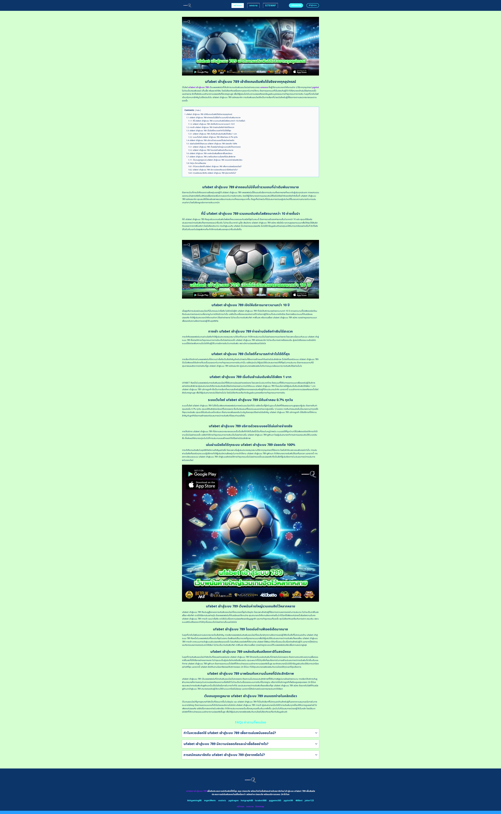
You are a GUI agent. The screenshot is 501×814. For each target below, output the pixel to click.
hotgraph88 (247, 800)
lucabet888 (260, 800)
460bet (299, 800)
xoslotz (222, 800)
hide (198, 110)
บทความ (253, 5)
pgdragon (234, 800)
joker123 (309, 800)
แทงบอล (264, 87)
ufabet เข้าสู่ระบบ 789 (198, 87)
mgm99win (210, 800)
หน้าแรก (238, 5)
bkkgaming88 (194, 800)
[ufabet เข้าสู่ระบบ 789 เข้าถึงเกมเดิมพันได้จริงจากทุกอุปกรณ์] (205, 5)
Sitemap (270, 5)
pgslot (315, 87)
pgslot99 (288, 800)
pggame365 (275, 800)
